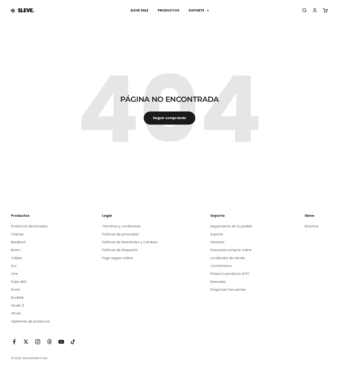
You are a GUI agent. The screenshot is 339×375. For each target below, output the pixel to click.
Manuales (218, 281)
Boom (16, 250)
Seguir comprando (169, 118)
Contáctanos (221, 266)
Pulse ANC (19, 281)
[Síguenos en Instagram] (38, 342)
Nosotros (312, 226)
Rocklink (17, 297)
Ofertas (17, 234)
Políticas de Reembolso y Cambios (130, 242)
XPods (16, 313)
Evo (14, 266)
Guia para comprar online (231, 250)
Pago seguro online (117, 258)
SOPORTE (196, 10)
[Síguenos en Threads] (49, 342)
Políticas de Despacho (120, 250)
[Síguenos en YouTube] (61, 342)
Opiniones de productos (30, 321)
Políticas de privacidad (120, 234)
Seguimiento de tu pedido (231, 226)
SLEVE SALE (139, 10)
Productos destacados (29, 226)
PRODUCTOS (168, 10)
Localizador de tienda (227, 258)
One (14, 273)
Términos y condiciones (121, 226)
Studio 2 (17, 305)
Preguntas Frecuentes (228, 289)
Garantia (217, 242)
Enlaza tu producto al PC (230, 273)
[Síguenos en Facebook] (14, 342)
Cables (16, 258)
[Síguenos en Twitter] (26, 342)
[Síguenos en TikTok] (73, 342)
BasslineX (18, 242)
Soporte (216, 234)
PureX (15, 289)
